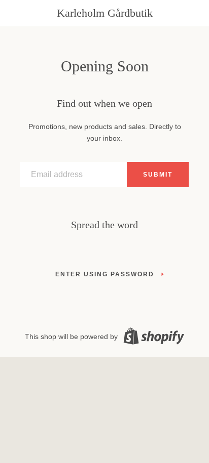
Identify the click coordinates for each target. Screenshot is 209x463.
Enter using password (104, 274)
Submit (157, 174)
